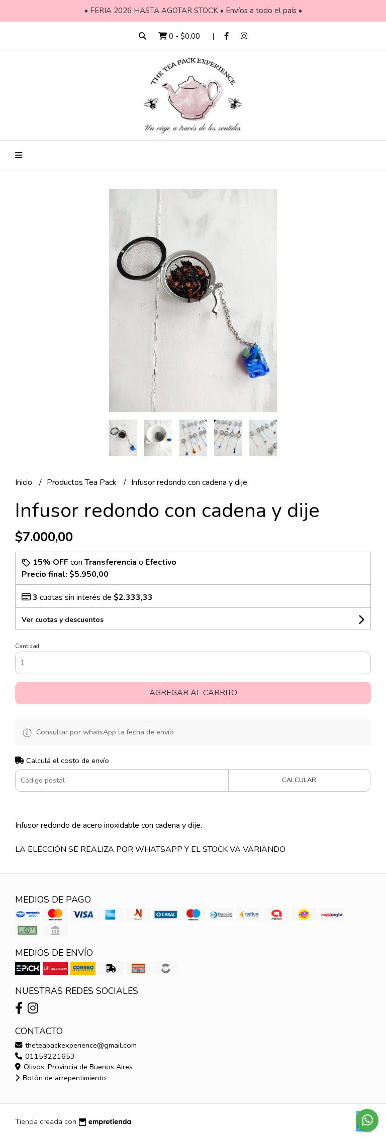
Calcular (299, 780)
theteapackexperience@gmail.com (80, 1045)
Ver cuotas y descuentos (63, 619)
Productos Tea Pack (83, 482)
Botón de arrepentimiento (63, 1078)
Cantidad (27, 646)
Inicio (24, 482)
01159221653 (49, 1056)
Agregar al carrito (193, 692)
